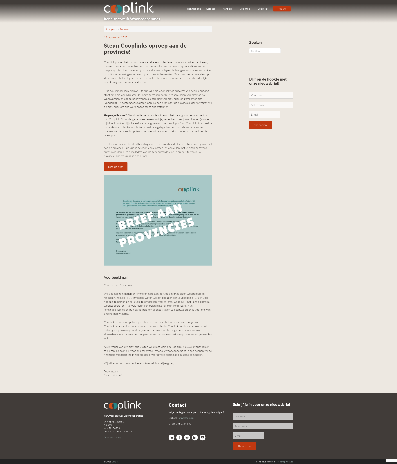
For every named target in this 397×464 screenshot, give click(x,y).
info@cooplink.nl (186, 417)
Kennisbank (194, 8)
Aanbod (228, 8)
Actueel (211, 8)
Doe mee (245, 8)
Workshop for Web (285, 461)
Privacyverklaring (112, 437)
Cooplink (263, 8)
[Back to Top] (388, 453)
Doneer (282, 8)
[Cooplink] (130, 8)
